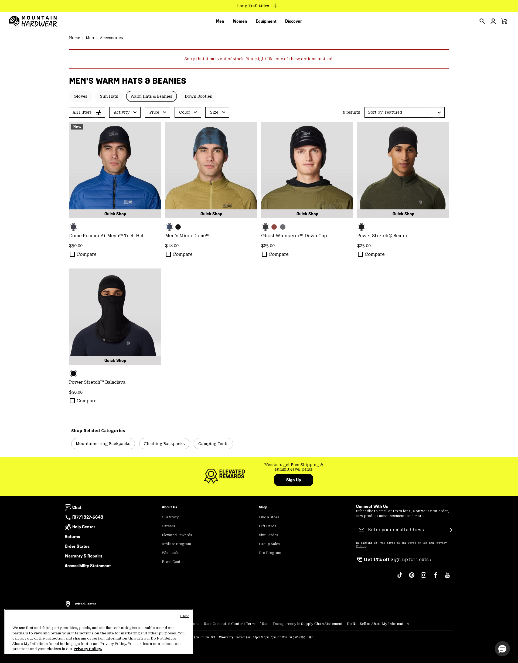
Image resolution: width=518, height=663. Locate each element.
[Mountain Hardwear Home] (33, 21)
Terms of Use (417, 543)
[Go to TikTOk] (400, 578)
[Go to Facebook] (435, 578)
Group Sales (269, 544)
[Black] (115, 170)
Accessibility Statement (88, 565)
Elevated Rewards (177, 535)
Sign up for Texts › (393, 559)
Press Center (173, 562)
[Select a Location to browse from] (68, 604)
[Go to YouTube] (447, 578)
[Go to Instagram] (424, 578)
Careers (168, 526)
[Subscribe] (450, 530)
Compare (87, 254)
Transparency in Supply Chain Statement (307, 624)
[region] (98, 631)
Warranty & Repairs (83, 556)
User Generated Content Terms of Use (236, 624)
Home (74, 38)
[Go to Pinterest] (412, 578)
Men (90, 38)
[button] (404, 112)
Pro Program (270, 553)
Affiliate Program (176, 544)
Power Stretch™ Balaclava (97, 382)
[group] (293, 467)
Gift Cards (267, 526)
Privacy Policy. (88, 649)
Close (184, 616)
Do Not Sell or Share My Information (378, 624)
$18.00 (172, 245)
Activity (122, 112)
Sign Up (293, 479)
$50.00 (76, 245)
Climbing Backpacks (164, 443)
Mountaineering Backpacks (103, 443)
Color (184, 112)
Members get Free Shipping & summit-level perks (293, 467)
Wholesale (170, 553)
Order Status (77, 546)
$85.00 (268, 245)
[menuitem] (220, 21)
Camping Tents (213, 443)
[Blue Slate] (283, 227)
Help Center (83, 526)
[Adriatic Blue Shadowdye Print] (211, 170)
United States (85, 604)
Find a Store (269, 517)
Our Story (170, 517)
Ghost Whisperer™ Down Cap (294, 235)
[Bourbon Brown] (274, 227)
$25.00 (364, 245)
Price (154, 112)
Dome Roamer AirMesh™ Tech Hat (106, 235)
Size (214, 112)
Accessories (111, 38)
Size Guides (268, 535)
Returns (72, 536)
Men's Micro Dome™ (187, 235)
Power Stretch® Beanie (382, 235)
